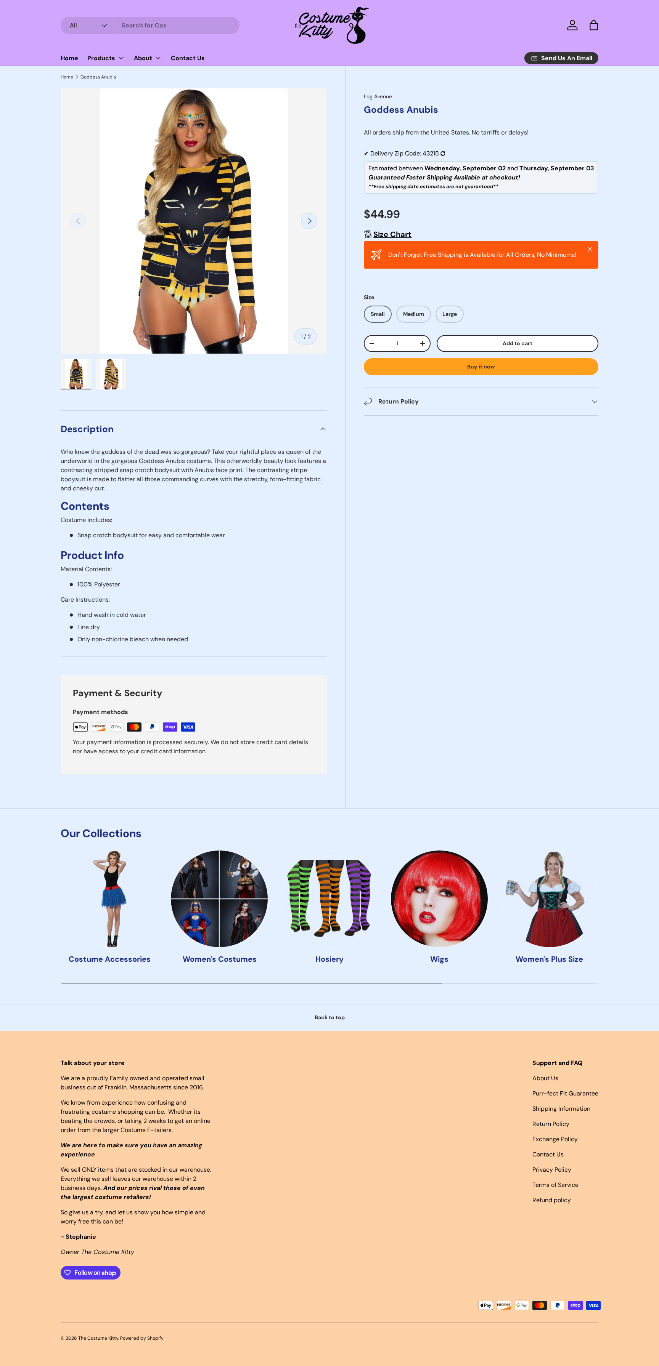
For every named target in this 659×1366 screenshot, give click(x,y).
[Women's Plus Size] (549, 898)
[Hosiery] (329, 898)
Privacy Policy (551, 1170)
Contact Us (188, 58)
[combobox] (150, 25)
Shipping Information (561, 1109)
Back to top (330, 1017)
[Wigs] (439, 898)
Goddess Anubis (98, 77)
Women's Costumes (220, 959)
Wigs (439, 959)
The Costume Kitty (98, 1338)
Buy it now (481, 366)
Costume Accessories (110, 959)
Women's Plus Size (549, 959)
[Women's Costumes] (219, 898)
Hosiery (329, 959)
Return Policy (550, 1124)
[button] (593, 25)
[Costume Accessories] (109, 898)
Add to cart (517, 343)
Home (69, 58)
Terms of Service (555, 1185)
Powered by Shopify (142, 1338)
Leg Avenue (378, 96)
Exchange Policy (555, 1139)
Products (101, 58)
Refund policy (551, 1200)
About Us (545, 1078)
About (143, 58)
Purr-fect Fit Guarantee (565, 1093)
